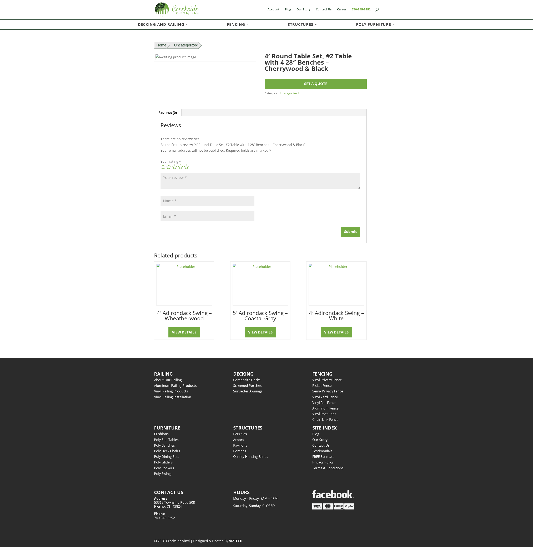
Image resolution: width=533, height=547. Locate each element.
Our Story (303, 9)
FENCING (236, 24)
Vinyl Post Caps (324, 414)
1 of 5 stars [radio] (163, 166)
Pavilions (240, 445)
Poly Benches (164, 445)
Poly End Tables (166, 439)
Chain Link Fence (325, 419)
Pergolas (240, 434)
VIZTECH (235, 541)
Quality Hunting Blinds (250, 456)
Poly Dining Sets (166, 456)
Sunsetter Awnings (248, 391)
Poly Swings (163, 473)
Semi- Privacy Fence (327, 391)
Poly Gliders (163, 462)
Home (161, 45)
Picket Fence (322, 385)
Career (341, 9)
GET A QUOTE (315, 83)
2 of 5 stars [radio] (168, 166)
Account (273, 9)
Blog (288, 9)
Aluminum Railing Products (175, 385)
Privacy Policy (323, 462)
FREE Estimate (323, 456)
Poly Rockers (164, 468)
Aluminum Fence (325, 408)
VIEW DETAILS (184, 332)
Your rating (171, 161)
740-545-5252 (361, 9)
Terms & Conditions (328, 468)
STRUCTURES (300, 24)
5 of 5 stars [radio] (186, 166)
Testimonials (322, 451)
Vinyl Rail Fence (324, 402)
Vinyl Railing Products (171, 391)
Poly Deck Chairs (167, 451)
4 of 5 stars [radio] (180, 166)
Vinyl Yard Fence (325, 397)
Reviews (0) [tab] (167, 112)
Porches (239, 451)
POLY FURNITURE (373, 24)
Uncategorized (186, 45)
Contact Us (324, 9)
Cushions (161, 434)
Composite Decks (246, 380)
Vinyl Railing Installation (172, 397)
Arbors (238, 439)
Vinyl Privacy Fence (327, 380)
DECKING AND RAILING (161, 24)
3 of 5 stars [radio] (174, 166)
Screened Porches (247, 385)
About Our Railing (168, 380)
